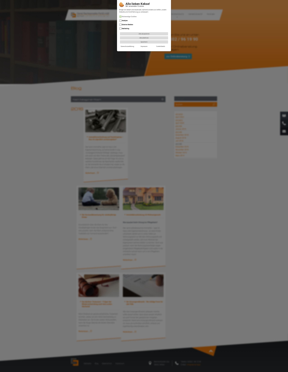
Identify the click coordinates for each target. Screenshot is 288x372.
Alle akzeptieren (144, 34)
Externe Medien (127, 24)
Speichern (144, 42)
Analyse (125, 20)
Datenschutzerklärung (127, 46)
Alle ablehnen (144, 38)
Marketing (125, 28)
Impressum (144, 46)
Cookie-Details (160, 46)
